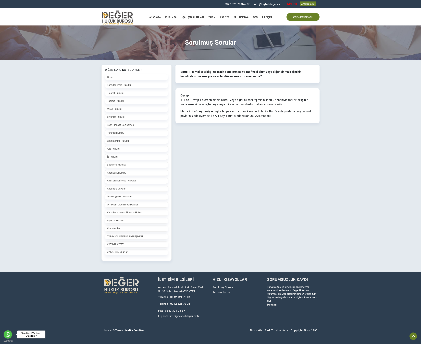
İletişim (267, 17)
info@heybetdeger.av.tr (268, 4)
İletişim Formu (221, 292)
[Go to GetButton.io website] (8, 341)
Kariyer (224, 17)
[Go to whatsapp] (8, 334)
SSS (255, 17)
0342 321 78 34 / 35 (237, 4)
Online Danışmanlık (303, 16)
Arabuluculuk (308, 3)
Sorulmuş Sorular (223, 287)
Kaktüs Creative (134, 330)
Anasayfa (155, 17)
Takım (211, 17)
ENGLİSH (291, 4)
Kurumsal (171, 17)
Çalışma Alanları (193, 17)
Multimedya (241, 17)
